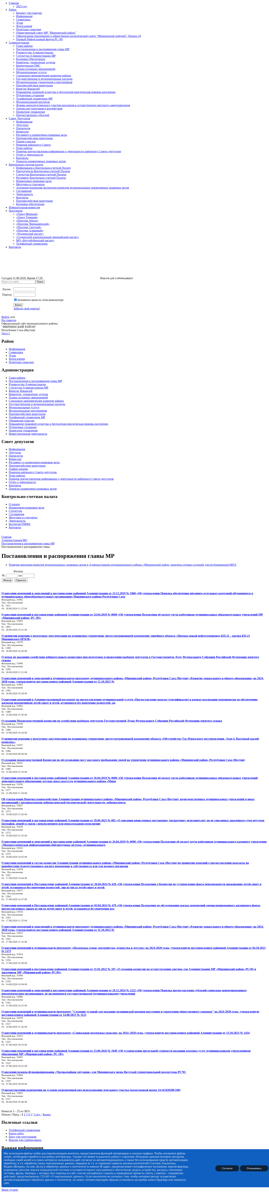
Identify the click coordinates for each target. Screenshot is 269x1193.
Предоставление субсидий (32, 115)
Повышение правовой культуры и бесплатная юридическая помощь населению (65, 92)
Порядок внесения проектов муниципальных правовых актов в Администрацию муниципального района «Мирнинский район (89, 564)
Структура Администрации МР (36, 55)
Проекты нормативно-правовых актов (33, 488)
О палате (14, 504)
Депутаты (22, 125)
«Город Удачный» (27, 217)
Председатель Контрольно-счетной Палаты (43, 171)
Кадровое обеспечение (30, 204)
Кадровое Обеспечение (30, 59)
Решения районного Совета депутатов (33, 472)
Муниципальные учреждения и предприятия (44, 82)
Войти (5, 316)
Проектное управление (30, 111)
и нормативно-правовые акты (41, 462)
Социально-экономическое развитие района (43, 75)
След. (37, 1114)
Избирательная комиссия (24, 207)
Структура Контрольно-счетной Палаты (41, 174)
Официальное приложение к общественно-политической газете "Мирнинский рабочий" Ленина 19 (78, 36)
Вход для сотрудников (22, 1136)
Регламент (15, 462)
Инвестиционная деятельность (28, 433)
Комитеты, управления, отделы (35, 62)
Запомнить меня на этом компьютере (40, 299)
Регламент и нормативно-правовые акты (41, 134)
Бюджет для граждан (29, 12)
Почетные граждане (28, 29)
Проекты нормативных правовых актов (41, 161)
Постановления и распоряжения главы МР (42, 49)
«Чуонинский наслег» (30, 233)
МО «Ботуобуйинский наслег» (35, 240)
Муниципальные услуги (31, 72)
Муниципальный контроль (33, 101)
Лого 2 (5, 333)
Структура (15, 510)
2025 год (21, 6)
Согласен (227, 1168)
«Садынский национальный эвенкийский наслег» (47, 237)
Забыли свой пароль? (27, 308)
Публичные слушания (30, 95)
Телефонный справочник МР (34, 98)
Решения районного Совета (33, 144)
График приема (18, 468)
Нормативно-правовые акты (34, 181)
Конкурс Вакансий (28, 88)
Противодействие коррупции (34, 85)
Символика (23, 19)
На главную (8, 320)
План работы (24, 148)
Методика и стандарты (30, 184)
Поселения (15, 210)
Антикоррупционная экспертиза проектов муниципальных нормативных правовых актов (72, 187)
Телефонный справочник (32, 243)
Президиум (23, 128)
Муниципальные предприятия (28, 410)
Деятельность (24, 194)
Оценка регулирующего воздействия (39, 108)
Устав (19, 22)
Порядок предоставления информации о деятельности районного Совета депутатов (68, 151)
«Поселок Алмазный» (30, 230)
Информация (24, 16)
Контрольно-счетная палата (26, 164)
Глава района (24, 45)
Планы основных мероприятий (35, 69)
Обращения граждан (21, 420)
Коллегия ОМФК (19, 524)
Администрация (19, 42)
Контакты (22, 158)
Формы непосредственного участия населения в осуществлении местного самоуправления (73, 105)
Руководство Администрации (34, 52)
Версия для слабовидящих (25, 1140)
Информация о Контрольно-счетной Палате (43, 167)
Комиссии (22, 131)
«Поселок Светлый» (29, 227)
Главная (14, 3)
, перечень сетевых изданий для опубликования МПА (202, 564)
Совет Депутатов (19, 118)
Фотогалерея (24, 26)
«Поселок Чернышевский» (33, 223)
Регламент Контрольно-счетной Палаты (41, 177)
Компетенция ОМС (28, 65)
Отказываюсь (254, 1168)
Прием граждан (26, 141)
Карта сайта (16, 1133)
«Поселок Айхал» (27, 220)
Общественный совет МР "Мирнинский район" (46, 32)
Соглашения (23, 190)
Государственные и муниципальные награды (44, 78)
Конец (47, 1114)
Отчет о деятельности (29, 154)
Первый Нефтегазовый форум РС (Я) (39, 39)
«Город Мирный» (27, 214)
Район (12, 9)
